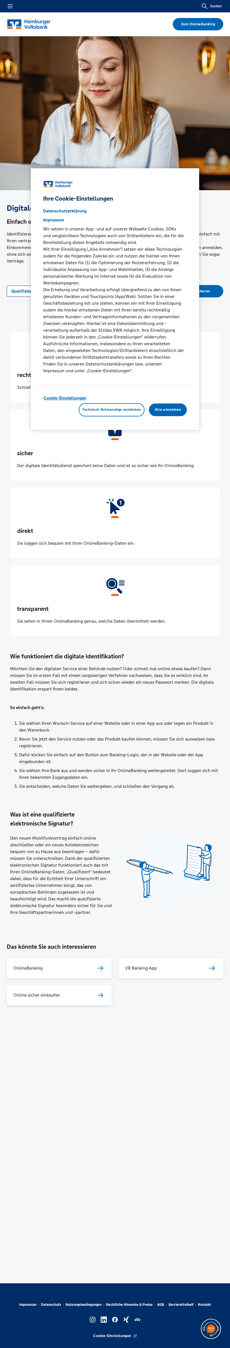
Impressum (27, 1304)
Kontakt (204, 1304)
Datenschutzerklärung (65, 211)
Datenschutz (51, 1304)
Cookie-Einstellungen (64, 398)
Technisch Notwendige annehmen (111, 410)
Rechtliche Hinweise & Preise (129, 1304)
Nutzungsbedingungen (84, 1304)
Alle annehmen (168, 410)
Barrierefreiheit (181, 1304)
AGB (160, 1304)
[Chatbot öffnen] (211, 1329)
